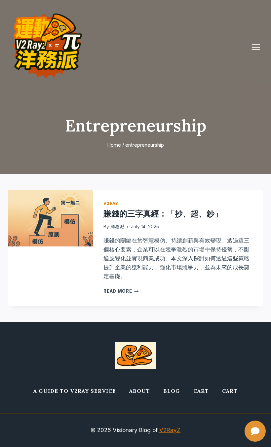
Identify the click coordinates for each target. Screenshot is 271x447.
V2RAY (110, 203)
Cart (201, 391)
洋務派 (117, 226)
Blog (171, 391)
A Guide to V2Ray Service (74, 391)
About (139, 391)
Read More (121, 291)
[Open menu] (259, 47)
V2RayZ (169, 430)
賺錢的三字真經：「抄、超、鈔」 (162, 213)
